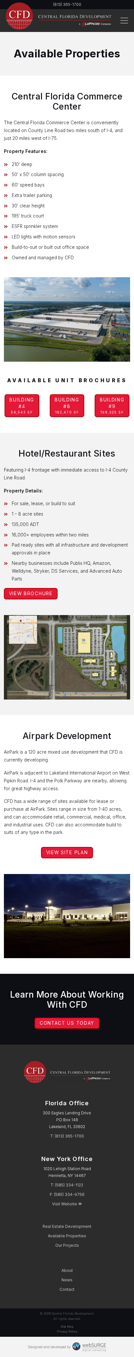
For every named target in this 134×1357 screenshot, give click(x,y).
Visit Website (64, 1203)
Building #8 (67, 405)
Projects (67, 1245)
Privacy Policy (67, 1331)
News (67, 1279)
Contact (67, 1289)
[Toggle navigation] (124, 20)
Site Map (67, 1326)
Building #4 (21, 405)
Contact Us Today (67, 1023)
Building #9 (112, 405)
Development (67, 1226)
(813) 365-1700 (69, 1136)
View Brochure (31, 593)
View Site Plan (67, 852)
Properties (67, 1235)
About (67, 1270)
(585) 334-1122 (69, 1185)
